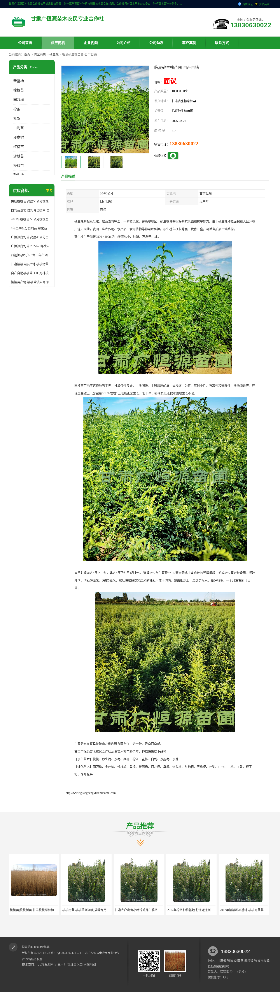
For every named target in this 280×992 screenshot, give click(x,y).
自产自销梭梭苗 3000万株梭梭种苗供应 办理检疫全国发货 (31, 273)
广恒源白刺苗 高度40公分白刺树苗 (31, 237)
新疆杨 (18, 81)
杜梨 (16, 118)
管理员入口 (75, 964)
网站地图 (90, 964)
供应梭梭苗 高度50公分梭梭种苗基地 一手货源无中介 (31, 201)
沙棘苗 (18, 156)
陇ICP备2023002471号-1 (66, 953)
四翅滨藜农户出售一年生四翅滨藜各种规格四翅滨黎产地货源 (31, 255)
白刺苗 (18, 128)
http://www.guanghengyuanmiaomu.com (91, 793)
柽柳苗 (18, 165)
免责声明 (60, 964)
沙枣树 (18, 137)
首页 (27, 54)
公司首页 (25, 43)
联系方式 (222, 43)
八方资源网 (45, 964)
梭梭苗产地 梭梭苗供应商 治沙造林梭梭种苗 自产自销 (31, 282)
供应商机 (58, 43)
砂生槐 (54, 54)
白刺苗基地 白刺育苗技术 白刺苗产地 (31, 210)
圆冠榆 (18, 100)
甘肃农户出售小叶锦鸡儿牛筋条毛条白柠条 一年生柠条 (99, 910)
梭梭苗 (18, 90)
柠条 (16, 109)
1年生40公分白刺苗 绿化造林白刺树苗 (31, 228)
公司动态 (156, 43)
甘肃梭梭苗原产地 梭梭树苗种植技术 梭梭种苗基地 (31, 264)
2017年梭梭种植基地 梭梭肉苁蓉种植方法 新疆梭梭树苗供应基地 (211, 910)
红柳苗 (18, 147)
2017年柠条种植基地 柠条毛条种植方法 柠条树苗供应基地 (154, 910)
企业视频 (91, 43)
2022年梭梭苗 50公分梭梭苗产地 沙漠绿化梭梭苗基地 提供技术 (31, 219)
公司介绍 (124, 43)
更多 (49, 190)
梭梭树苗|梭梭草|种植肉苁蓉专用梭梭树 (36, 910)
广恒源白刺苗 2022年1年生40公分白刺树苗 (31, 246)
